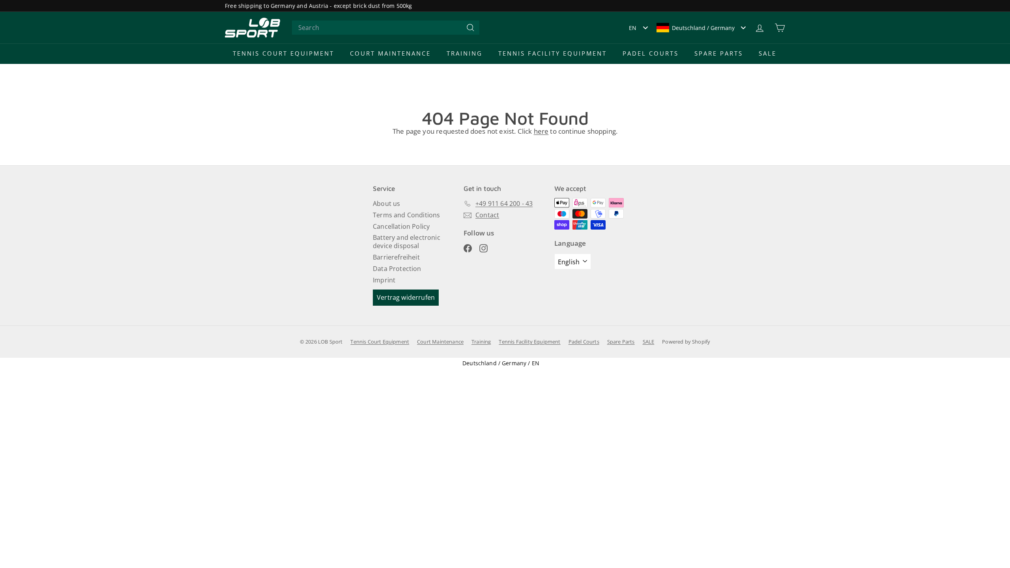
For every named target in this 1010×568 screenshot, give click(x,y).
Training (465, 53)
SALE (767, 53)
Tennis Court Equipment (283, 53)
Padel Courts (651, 53)
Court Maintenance (390, 53)
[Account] (760, 27)
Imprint (384, 280)
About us (386, 203)
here (541, 131)
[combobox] (385, 28)
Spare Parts (718, 53)
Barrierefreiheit (396, 257)
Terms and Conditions (406, 215)
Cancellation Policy (401, 226)
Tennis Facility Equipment (552, 53)
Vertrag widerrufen (406, 297)
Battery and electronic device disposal (406, 241)
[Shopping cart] (780, 27)
